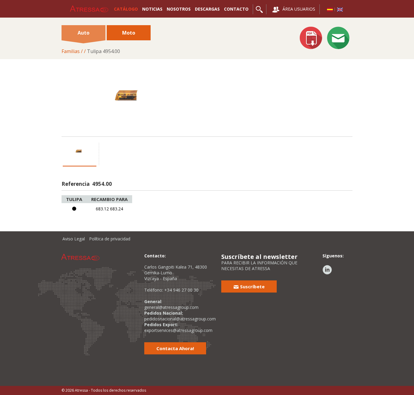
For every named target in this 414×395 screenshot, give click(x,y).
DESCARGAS (207, 9)
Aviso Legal (73, 239)
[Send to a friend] (338, 38)
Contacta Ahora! (175, 348)
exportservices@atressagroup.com (178, 330)
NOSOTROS (179, 9)
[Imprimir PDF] (311, 38)
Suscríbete (252, 286)
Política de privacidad (109, 239)
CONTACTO (236, 9)
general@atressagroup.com (171, 307)
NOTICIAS (152, 9)
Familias (71, 51)
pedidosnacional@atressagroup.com (180, 319)
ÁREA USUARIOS (298, 9)
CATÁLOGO (126, 9)
